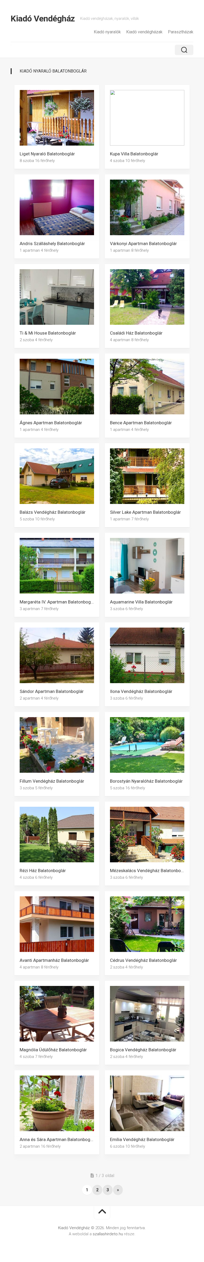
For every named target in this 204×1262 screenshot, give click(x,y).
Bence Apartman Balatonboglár (141, 422)
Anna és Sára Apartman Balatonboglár (57, 1139)
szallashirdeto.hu (108, 1234)
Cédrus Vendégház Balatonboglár (143, 960)
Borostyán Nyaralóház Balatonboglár (146, 780)
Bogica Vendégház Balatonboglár (143, 1049)
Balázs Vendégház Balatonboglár (53, 512)
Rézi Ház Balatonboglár (43, 870)
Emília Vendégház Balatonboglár (142, 1139)
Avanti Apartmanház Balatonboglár (54, 960)
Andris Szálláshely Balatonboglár (52, 243)
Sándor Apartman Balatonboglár (52, 691)
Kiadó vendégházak (144, 31)
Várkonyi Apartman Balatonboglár (143, 243)
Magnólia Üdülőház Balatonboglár (53, 1049)
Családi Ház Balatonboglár (136, 333)
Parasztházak (180, 31)
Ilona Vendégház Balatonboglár (141, 691)
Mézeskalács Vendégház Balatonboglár (149, 870)
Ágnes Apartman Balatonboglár (51, 422)
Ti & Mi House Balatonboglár (48, 333)
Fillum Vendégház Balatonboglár (52, 780)
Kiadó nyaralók (107, 31)
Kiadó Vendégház (43, 18)
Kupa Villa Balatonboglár (134, 153)
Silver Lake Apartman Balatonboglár (145, 512)
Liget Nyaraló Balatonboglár (47, 153)
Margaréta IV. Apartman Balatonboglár (58, 601)
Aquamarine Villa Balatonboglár (141, 601)
